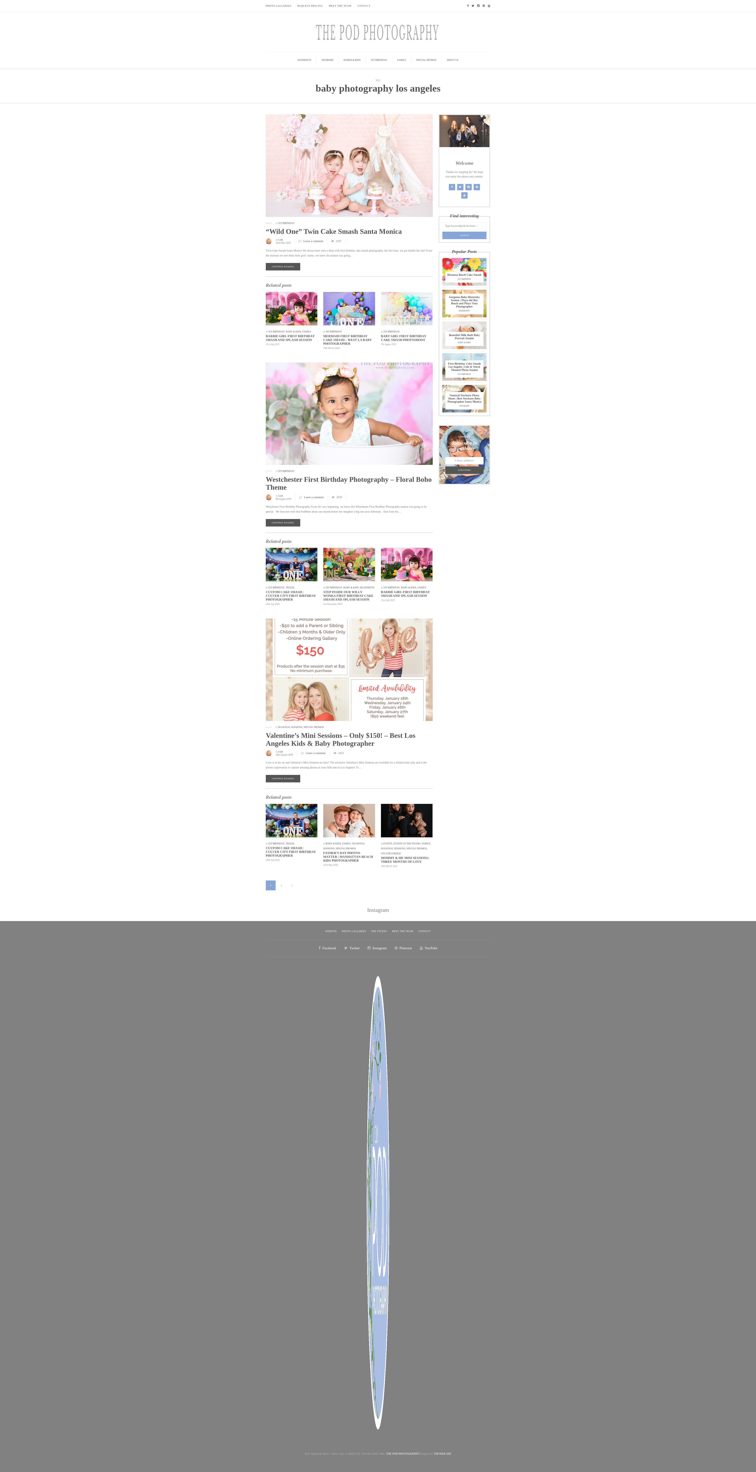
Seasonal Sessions (290, 727)
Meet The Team (340, 6)
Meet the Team (402, 931)
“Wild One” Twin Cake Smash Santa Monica (334, 231)
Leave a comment (313, 241)
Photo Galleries (279, 6)
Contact (364, 6)
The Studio (379, 931)
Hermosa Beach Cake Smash (464, 274)
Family (401, 60)
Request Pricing (310, 6)
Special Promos (426, 60)
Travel (290, 587)
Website (331, 931)
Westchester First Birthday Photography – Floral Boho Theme (349, 483)
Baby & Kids (293, 331)
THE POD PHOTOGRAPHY (402, 1453)
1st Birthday (379, 60)
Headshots (367, 587)
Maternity (304, 60)
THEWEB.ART (442, 1453)
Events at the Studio (407, 843)
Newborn (327, 60)
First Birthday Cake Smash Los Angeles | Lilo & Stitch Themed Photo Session (464, 366)
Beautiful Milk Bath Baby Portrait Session (464, 337)
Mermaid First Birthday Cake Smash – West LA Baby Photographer (347, 339)
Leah (280, 239)
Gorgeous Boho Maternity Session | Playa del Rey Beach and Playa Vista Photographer (464, 302)
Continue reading (283, 267)
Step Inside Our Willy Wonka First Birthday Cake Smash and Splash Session (348, 595)
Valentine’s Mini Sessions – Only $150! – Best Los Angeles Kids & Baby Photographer (340, 739)
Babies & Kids (352, 60)
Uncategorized (391, 853)
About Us (453, 60)
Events (387, 843)
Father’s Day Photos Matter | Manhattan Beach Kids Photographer (348, 856)
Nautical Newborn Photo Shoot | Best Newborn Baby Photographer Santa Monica (464, 398)
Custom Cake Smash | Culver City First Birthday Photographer (291, 595)
